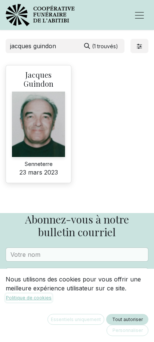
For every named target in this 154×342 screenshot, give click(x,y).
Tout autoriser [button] (127, 319)
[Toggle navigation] (139, 15)
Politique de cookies (29, 298)
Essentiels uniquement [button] (76, 319)
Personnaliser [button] (128, 330)
